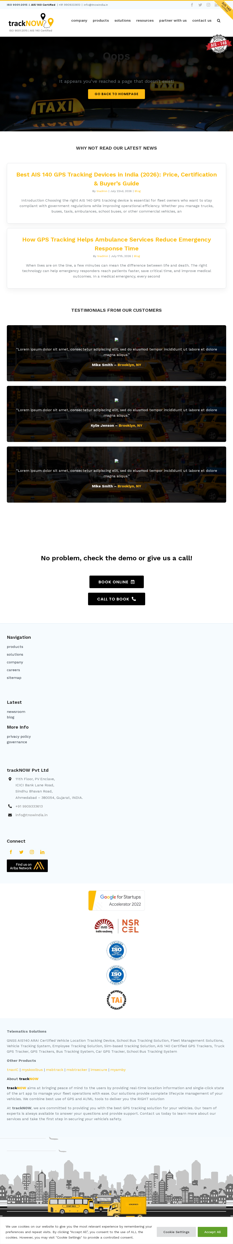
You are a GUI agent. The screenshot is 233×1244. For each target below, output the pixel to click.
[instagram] (32, 852)
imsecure (99, 1069)
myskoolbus (32, 1069)
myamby (118, 1069)
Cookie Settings (176, 1232)
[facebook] (11, 852)
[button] (218, 20)
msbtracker (76, 1069)
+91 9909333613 (69, 4)
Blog (138, 191)
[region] (116, 1230)
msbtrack (54, 1069)
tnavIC (12, 1069)
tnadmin (101, 191)
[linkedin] (42, 852)
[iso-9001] (116, 942)
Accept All (212, 1232)
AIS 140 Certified (43, 4)
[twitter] (21, 852)
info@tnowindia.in (96, 4)
